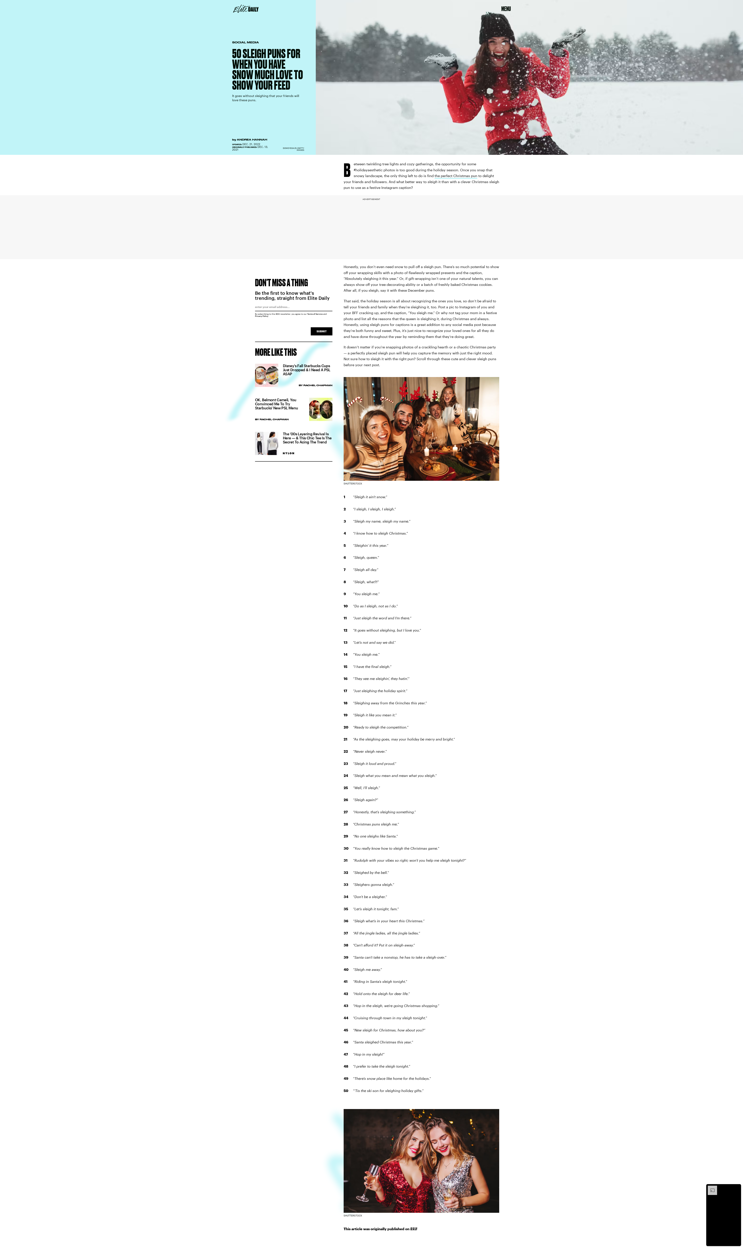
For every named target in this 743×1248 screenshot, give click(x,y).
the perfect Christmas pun (456, 176)
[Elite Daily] (245, 9)
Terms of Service (315, 314)
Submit (322, 331)
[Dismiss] (737, 1187)
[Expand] (710, 1187)
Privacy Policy (261, 316)
